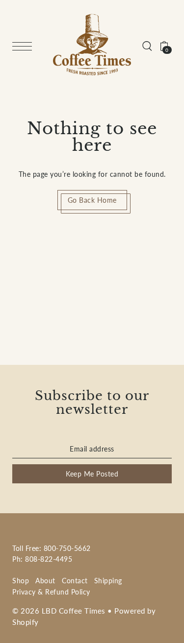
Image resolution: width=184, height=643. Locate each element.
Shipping (108, 580)
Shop (20, 580)
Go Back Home (92, 200)
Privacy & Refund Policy (51, 592)
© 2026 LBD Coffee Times (58, 610)
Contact (75, 580)
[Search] (147, 44)
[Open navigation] (24, 45)
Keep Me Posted (92, 474)
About (45, 580)
